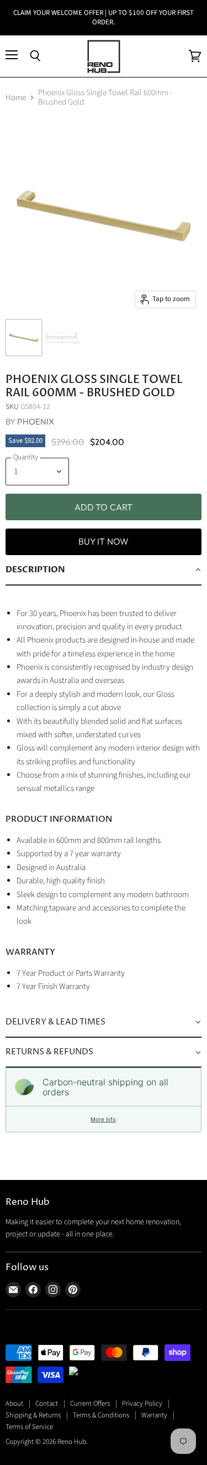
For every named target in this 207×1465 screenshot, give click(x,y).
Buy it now (103, 541)
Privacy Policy (142, 1404)
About (14, 1404)
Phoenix (35, 421)
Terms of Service (29, 1427)
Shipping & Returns (33, 1415)
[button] (103, 570)
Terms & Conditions (101, 1415)
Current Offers (90, 1404)
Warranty (154, 1415)
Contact (46, 1404)
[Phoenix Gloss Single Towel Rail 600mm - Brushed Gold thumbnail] (23, 337)
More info (103, 1119)
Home (16, 97)
